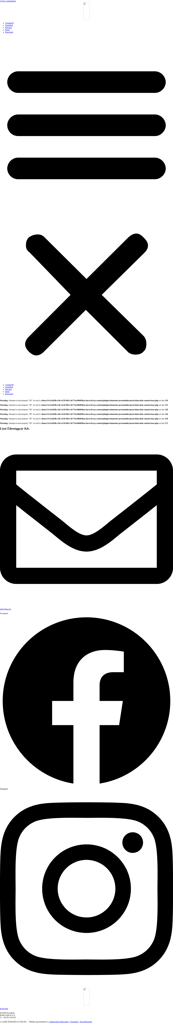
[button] (86, 208)
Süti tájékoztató (86, 1022)
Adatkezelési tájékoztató (58, 1022)
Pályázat (8, 28)
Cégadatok (74, 1022)
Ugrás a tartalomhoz (8, 1)
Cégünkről (9, 23)
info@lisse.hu (5, 609)
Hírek (7, 30)
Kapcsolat (9, 32)
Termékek (9, 25)
